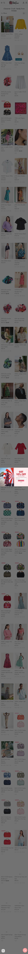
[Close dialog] (0, 468)
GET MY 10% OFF (21, 480)
